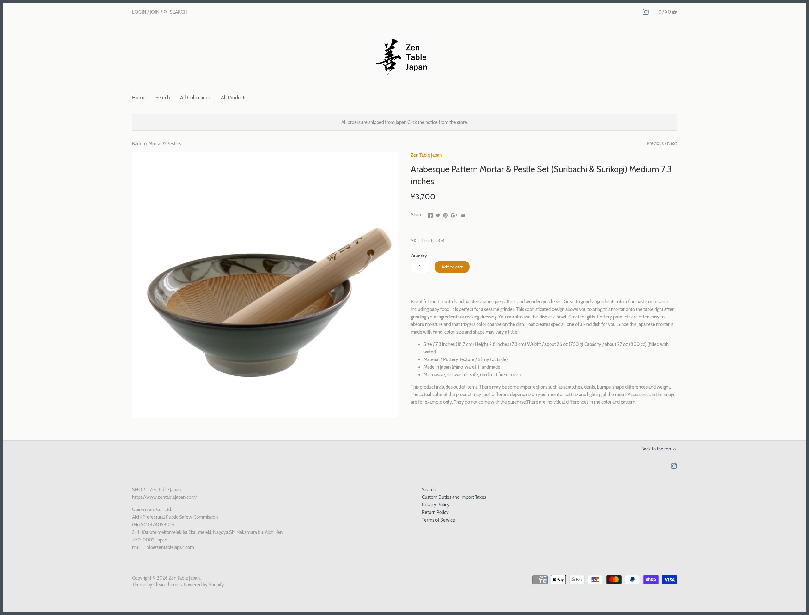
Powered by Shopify (204, 585)
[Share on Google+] (454, 214)
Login (139, 12)
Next (672, 143)
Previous (655, 143)
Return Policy (435, 512)
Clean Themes (167, 585)
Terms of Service (438, 520)
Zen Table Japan (426, 155)
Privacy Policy (436, 505)
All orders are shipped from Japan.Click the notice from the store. (404, 122)
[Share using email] (462, 214)
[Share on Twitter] (437, 214)
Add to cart (452, 267)
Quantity (419, 255)
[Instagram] (646, 12)
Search (429, 489)
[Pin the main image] (445, 214)
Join (155, 12)
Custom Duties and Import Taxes (454, 497)
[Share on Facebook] (430, 214)
